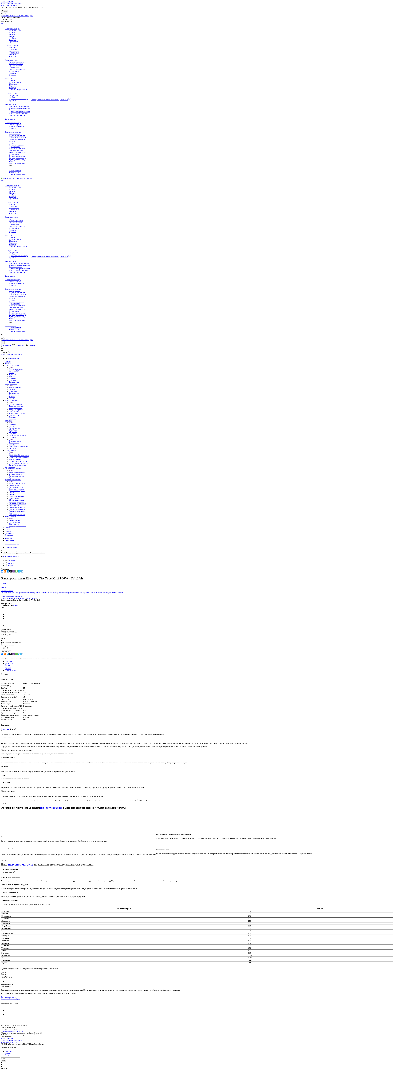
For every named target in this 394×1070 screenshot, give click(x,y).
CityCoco (34, 598)
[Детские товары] (17, 102)
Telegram (10, 565)
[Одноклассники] (5, 571)
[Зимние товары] (17, 167)
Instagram (10, 563)
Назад (11, 367)
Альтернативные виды (17, 472)
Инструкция (5, 729)
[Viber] (13, 571)
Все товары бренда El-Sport (10, 999)
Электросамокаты (15, 387)
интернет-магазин (20, 864)
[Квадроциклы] (17, 117)
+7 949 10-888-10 (7, 2)
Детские (4, 598)
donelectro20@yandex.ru (11, 556)
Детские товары (14, 454)
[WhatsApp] (16, 571)
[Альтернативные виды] (17, 121)
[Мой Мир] (8, 571)
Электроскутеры (15, 441)
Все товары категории (8, 997)
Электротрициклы (15, 404)
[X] (10, 571)
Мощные (28, 598)
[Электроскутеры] (17, 91)
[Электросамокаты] (17, 43)
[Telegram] (22, 571)
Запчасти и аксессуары (17, 483)
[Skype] (19, 571)
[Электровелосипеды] (17, 27)
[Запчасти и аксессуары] (17, 130)
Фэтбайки (12, 424)
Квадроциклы (75, 592)
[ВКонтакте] (2, 571)
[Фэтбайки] (17, 77)
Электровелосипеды (16, 369)
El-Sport (15, 605)
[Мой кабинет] (2, 336)
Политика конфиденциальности (12, 1031)
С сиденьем (11, 598)
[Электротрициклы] (17, 58)
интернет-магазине (51, 807)
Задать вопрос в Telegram (9, 5)
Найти (3, 1060)
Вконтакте (11, 561)
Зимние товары (14, 520)
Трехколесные (20, 598)
